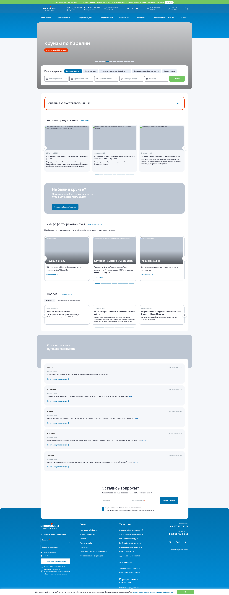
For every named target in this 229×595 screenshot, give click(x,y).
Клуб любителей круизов (130, 543)
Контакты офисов (87, 534)
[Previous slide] (44, 148)
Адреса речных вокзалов (129, 556)
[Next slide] (184, 148)
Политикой (118, 510)
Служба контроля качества (179, 550)
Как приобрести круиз (128, 538)
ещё (130, 396)
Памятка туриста (126, 551)
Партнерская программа (129, 572)
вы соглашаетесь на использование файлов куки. (153, 592)
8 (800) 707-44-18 (74, 7)
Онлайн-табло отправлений (131, 530)
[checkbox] (103, 508)
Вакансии (84, 547)
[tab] (96, 61)
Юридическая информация (91, 556)
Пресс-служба (86, 543)
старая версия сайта (155, 2)
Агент (46, 556)
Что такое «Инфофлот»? (90, 530)
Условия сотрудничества (129, 568)
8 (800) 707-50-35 (92, 7)
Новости (83, 538)
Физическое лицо (50, 552)
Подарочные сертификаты (130, 547)
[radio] (41, 552)
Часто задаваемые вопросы (131, 534)
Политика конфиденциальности (93, 551)
